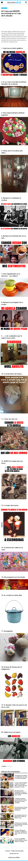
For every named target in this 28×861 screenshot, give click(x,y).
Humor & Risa (4, 8)
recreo (14, 2)
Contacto (7, 851)
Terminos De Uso (14, 853)
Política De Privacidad (17, 851)
